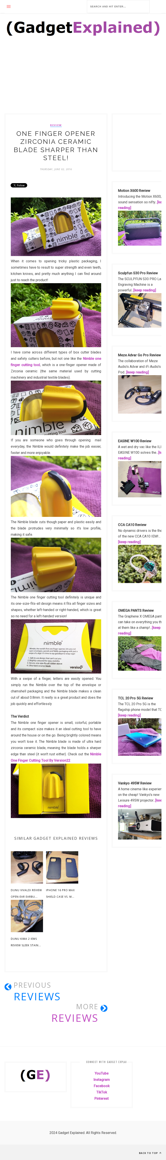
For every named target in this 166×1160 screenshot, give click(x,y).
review (56, 125)
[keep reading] (144, 290)
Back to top (149, 1153)
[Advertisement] (83, 81)
